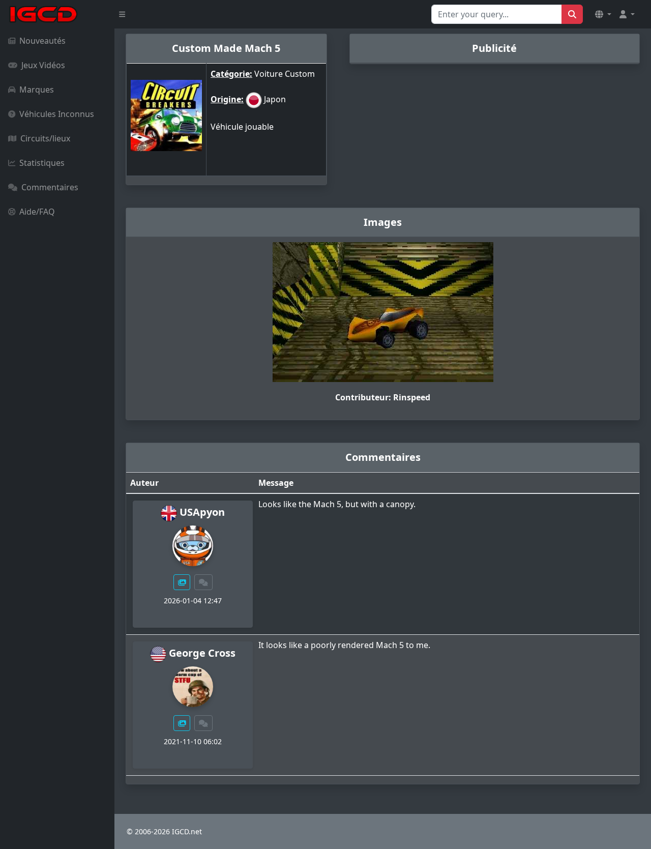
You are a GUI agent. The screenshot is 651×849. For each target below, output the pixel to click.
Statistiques (42, 162)
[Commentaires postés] (203, 582)
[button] (603, 14)
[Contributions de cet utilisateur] (182, 582)
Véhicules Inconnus (56, 114)
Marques (36, 89)
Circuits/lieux (45, 138)
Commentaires (49, 187)
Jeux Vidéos (43, 65)
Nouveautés (42, 40)
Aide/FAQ (37, 211)
